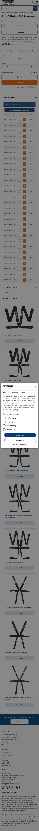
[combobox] (35, 387)
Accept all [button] (20, 435)
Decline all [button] (20, 440)
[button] (19, 445)
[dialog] (19, 415)
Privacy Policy (13, 410)
